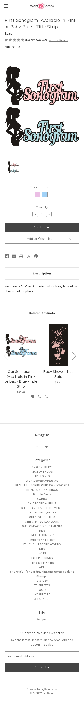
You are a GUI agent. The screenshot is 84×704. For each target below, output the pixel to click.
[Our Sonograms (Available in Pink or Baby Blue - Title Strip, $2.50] (21, 345)
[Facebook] (7, 256)
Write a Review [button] (58, 40)
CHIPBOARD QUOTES (42, 512)
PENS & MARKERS (42, 562)
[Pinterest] (36, 256)
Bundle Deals (42, 494)
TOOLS (42, 590)
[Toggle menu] (6, 6)
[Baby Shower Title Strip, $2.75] (58, 345)
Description (42, 273)
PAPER (42, 567)
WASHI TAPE (42, 594)
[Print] (21, 256)
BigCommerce (49, 689)
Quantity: (42, 207)
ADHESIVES (42, 476)
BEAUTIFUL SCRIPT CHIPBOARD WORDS (42, 485)
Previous (5, 355)
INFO (42, 442)
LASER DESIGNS (42, 558)
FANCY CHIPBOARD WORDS (42, 544)
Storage (42, 581)
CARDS (42, 499)
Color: (42, 187)
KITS (42, 549)
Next (74, 355)
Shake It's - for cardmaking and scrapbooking (42, 571)
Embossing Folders (42, 540)
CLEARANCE (42, 599)
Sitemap (42, 446)
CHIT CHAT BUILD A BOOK (42, 521)
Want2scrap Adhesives (42, 481)
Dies (42, 531)
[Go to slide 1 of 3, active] (32, 396)
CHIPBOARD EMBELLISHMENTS (42, 508)
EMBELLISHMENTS (42, 535)
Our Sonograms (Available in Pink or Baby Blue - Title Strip (21, 379)
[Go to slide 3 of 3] (46, 396)
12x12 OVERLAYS (42, 471)
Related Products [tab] (42, 313)
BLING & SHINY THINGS (42, 490)
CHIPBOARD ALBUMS (42, 503)
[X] (28, 256)
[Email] (14, 256)
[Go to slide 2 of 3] (39, 396)
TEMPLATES (42, 585)
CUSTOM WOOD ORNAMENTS (42, 526)
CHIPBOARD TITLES (42, 517)
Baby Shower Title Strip (58, 374)
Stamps (42, 576)
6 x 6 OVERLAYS (42, 467)
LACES (42, 553)
